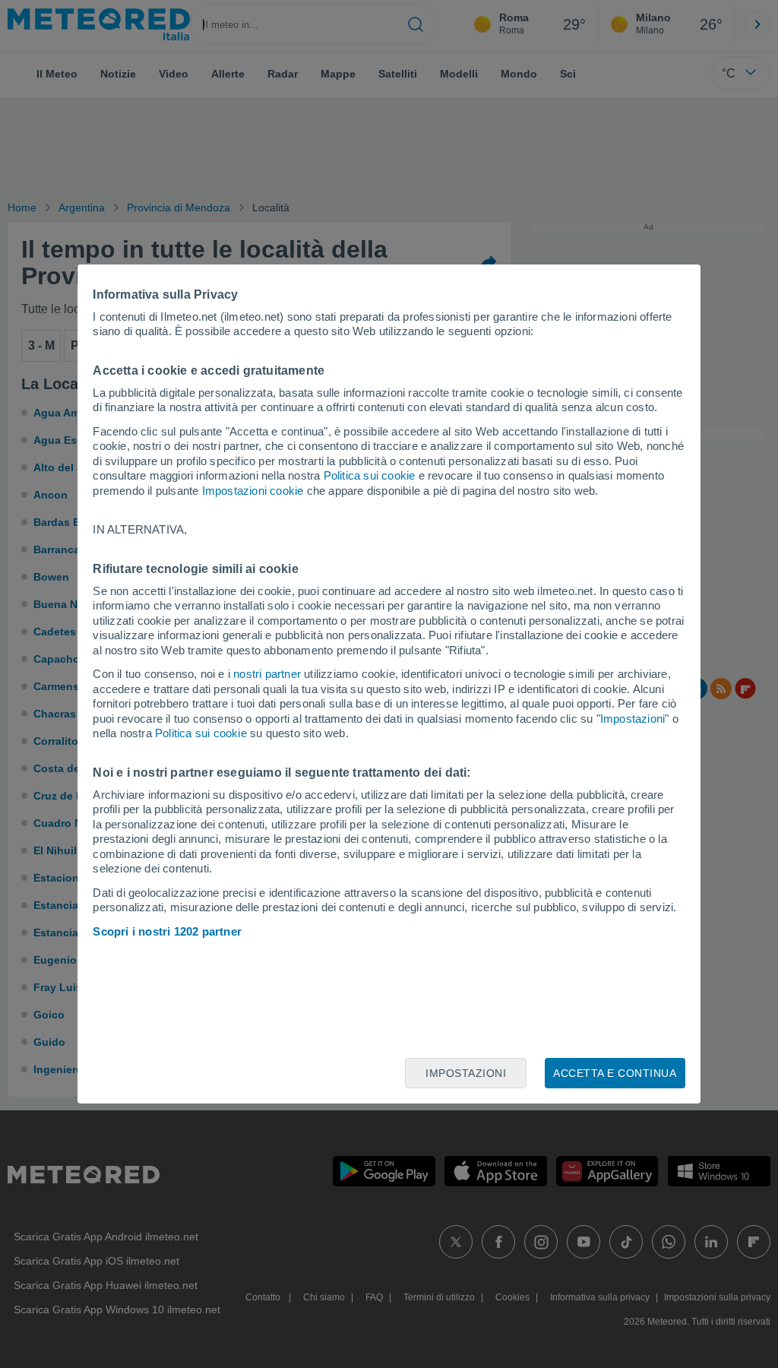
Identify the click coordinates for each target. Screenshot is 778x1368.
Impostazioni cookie (253, 490)
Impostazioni (632, 718)
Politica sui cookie (370, 475)
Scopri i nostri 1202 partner (167, 931)
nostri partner (267, 673)
